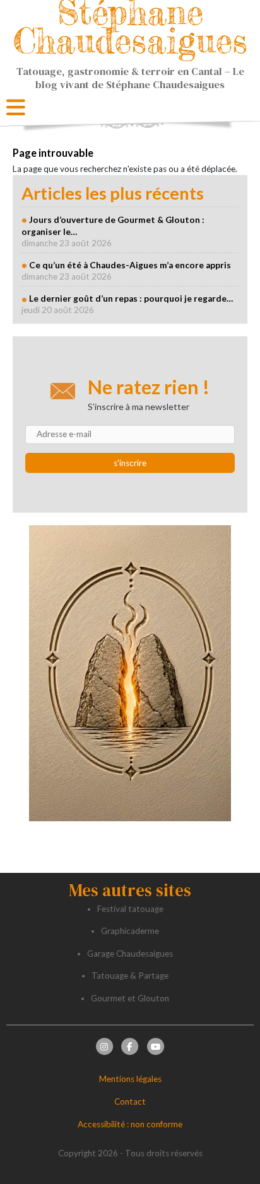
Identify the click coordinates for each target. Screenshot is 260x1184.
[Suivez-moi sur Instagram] (104, 1046)
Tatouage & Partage (130, 976)
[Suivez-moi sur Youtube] (156, 1046)
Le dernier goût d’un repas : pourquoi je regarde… (131, 298)
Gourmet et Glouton (130, 998)
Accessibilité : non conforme (130, 1124)
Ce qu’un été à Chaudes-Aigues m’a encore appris (130, 265)
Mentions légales (130, 1079)
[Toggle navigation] (16, 108)
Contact (130, 1101)
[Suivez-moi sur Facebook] (130, 1046)
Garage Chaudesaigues (130, 953)
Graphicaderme (130, 931)
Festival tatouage (130, 909)
